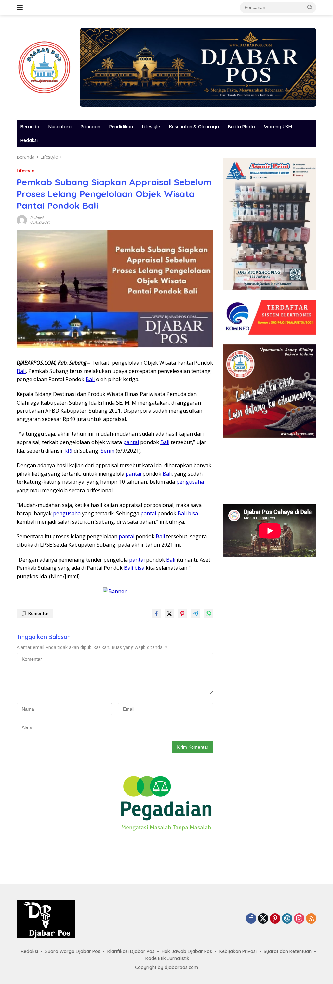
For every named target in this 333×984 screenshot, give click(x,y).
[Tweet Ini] (169, 613)
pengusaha (190, 481)
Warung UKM (278, 127)
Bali (21, 371)
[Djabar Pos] (44, 67)
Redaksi (29, 140)
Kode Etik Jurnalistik (167, 958)
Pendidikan (121, 127)
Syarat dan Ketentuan (288, 951)
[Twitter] (263, 919)
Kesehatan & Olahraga (194, 127)
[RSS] (311, 919)
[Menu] (21, 7)
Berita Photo (241, 127)
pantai (131, 442)
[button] (309, 7)
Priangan (90, 127)
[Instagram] (299, 919)
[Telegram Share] (195, 613)
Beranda (29, 127)
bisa (193, 513)
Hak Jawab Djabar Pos (187, 951)
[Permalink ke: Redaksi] (22, 220)
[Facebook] (251, 919)
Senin (107, 450)
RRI (68, 450)
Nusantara (60, 127)
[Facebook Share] (156, 613)
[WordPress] (287, 919)
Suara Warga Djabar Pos (72, 951)
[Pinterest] (275, 919)
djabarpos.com (181, 967)
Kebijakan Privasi (238, 951)
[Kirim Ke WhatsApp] (208, 613)
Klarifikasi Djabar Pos (130, 951)
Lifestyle (151, 127)
